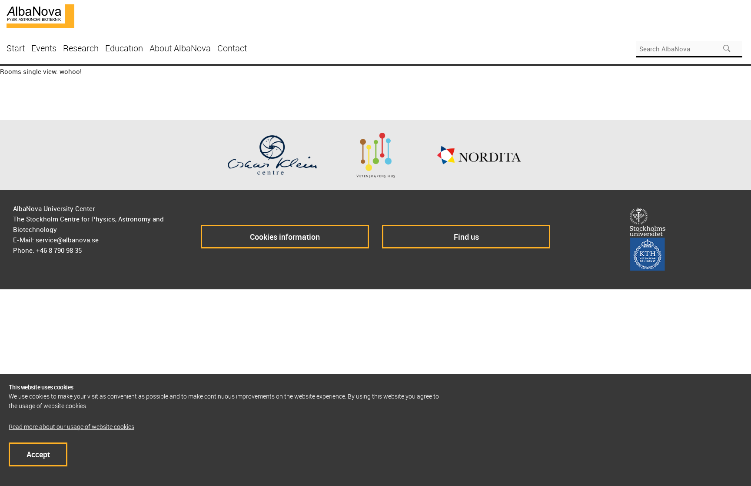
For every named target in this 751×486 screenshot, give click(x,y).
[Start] (40, 15)
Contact (232, 48)
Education (124, 48)
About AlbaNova (180, 48)
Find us (466, 236)
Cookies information (285, 236)
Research (81, 48)
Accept (38, 454)
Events (43, 48)
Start (16, 48)
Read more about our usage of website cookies (71, 426)
